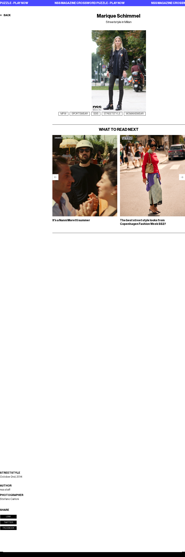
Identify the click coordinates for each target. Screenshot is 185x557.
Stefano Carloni (9, 499)
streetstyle (112, 114)
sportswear (80, 114)
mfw (63, 114)
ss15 (95, 114)
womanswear (135, 114)
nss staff (5, 489)
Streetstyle (10, 472)
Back (7, 15)
